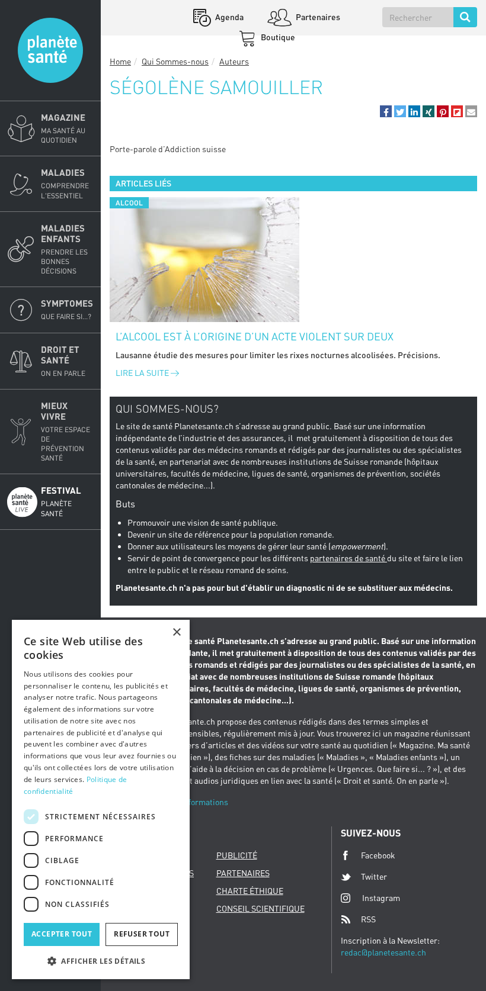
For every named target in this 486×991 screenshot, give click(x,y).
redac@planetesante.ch (383, 952)
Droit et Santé (63, 361)
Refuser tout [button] (142, 934)
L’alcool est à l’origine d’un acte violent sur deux (255, 336)
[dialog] (101, 799)
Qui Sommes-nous (175, 61)
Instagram (381, 898)
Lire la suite (143, 373)
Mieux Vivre (65, 431)
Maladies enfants (64, 249)
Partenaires (317, 17)
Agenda (228, 17)
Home (120, 61)
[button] (386, 111)
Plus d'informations (192, 802)
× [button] (176, 632)
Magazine (63, 128)
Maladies (65, 183)
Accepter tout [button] (61, 934)
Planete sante (50, 50)
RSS (368, 919)
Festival (61, 501)
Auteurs (234, 61)
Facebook (378, 855)
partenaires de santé (348, 558)
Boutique (277, 37)
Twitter (374, 876)
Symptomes (67, 309)
